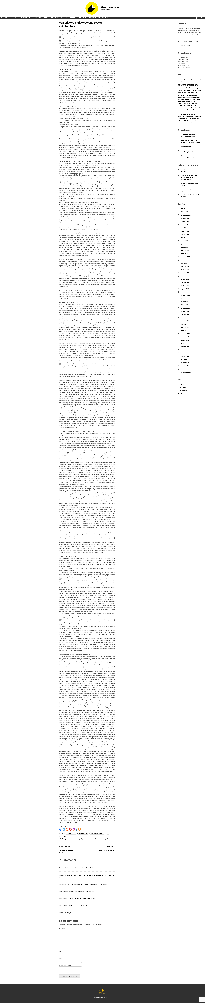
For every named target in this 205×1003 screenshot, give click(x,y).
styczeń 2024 (185, 247)
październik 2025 (186, 215)
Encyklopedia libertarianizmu (98, 18)
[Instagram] (73, 829)
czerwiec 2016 (185, 346)
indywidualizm (185, 97)
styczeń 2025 (185, 240)
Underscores (108, 997)
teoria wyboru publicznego (193, 120)
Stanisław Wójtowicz (97, 833)
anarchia (197, 79)
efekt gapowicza (184, 95)
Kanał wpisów (182, 387)
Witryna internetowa (65, 965)
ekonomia (198, 95)
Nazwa (61, 951)
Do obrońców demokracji (107, 850)
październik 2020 (186, 276)
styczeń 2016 (185, 362)
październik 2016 (186, 333)
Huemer (180, 97)
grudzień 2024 (185, 244)
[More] (79, 829)
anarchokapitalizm (188, 84)
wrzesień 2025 (185, 218)
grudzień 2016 (185, 327)
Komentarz (62, 928)
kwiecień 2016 (185, 353)
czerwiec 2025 (185, 224)
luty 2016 (184, 359)
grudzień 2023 (185, 250)
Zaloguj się (181, 384)
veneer (183, 183)
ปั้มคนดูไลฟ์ (68, 913)
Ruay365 (183, 194)
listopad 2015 (185, 369)
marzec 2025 (185, 234)
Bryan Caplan (183, 88)
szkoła (110, 839)
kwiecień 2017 (185, 321)
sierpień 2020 (185, 279)
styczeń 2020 (185, 289)
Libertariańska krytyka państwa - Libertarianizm (79, 891)
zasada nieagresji (183, 122)
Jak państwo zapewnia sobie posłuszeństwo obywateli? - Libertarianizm (86, 884)
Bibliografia (82, 18)
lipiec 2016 (184, 343)
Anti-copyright (25, 18)
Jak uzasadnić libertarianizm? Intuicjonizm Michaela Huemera (189, 177)
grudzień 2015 (185, 365)
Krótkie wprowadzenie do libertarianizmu (45, 18)
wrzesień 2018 (185, 295)
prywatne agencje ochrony (194, 111)
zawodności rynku (191, 122)
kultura (180, 103)
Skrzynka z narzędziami (68, 18)
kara (194, 99)
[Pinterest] (70, 829)
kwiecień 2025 (185, 231)
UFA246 (183, 169)
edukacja (63, 839)
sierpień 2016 (185, 340)
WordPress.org (182, 394)
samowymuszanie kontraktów (187, 118)
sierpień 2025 (185, 221)
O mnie (16, 18)
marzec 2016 (185, 356)
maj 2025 (183, 228)
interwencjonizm (187, 99)
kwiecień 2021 (185, 269)
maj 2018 (183, 298)
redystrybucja (182, 116)
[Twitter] (64, 829)
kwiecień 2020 (185, 285)
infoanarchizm (191, 97)
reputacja (199, 116)
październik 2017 (186, 308)
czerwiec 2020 (185, 282)
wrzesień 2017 (185, 311)
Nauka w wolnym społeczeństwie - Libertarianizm (80, 898)
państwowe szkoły (74, 839)
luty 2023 (184, 263)
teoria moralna (183, 120)
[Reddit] (67, 829)
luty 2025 (184, 237)
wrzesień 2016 (185, 337)
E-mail (61, 958)
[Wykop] (76, 829)
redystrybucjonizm (192, 116)
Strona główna (6, 18)
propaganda (184, 111)
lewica (184, 103)
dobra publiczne (182, 90)
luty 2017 (184, 324)
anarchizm (181, 82)
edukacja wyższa (192, 92)
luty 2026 (184, 208)
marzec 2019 (185, 292)
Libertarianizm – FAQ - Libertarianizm (76, 905)
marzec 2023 (185, 260)
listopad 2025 (185, 212)
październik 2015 (186, 372)
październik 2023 (186, 256)
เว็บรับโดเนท (184, 175)
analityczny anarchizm (188, 79)
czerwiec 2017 (185, 314)
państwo (197, 107)
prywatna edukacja (88, 839)
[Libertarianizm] (102, 15)
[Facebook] (60, 829)
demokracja (194, 88)
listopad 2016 (185, 330)
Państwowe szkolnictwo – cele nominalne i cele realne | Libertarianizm (86, 868)
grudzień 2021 (185, 266)
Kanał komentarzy (183, 390)
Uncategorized (83, 833)
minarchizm (185, 105)
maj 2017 (183, 317)
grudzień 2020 (185, 272)
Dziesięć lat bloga (186, 146)
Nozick (191, 105)
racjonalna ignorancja (186, 114)
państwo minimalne (182, 109)
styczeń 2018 (185, 301)
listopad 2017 (185, 305)
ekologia (193, 95)
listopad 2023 (185, 253)
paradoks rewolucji (188, 107)
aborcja (180, 79)
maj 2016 (183, 349)
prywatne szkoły (101, 839)
